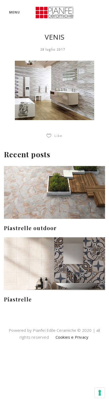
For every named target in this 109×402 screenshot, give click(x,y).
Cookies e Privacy (71, 337)
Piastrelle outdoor (30, 227)
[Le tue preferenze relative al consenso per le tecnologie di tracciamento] (100, 393)
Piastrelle (18, 299)
